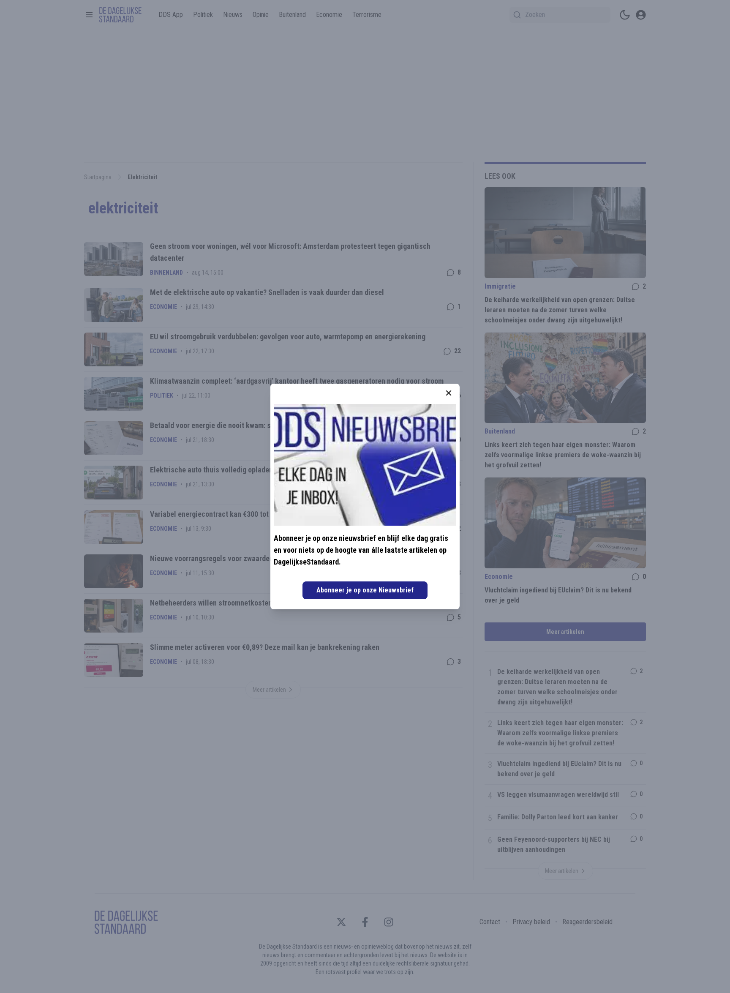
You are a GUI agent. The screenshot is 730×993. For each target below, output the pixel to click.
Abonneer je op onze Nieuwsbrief (365, 590)
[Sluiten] (448, 393)
